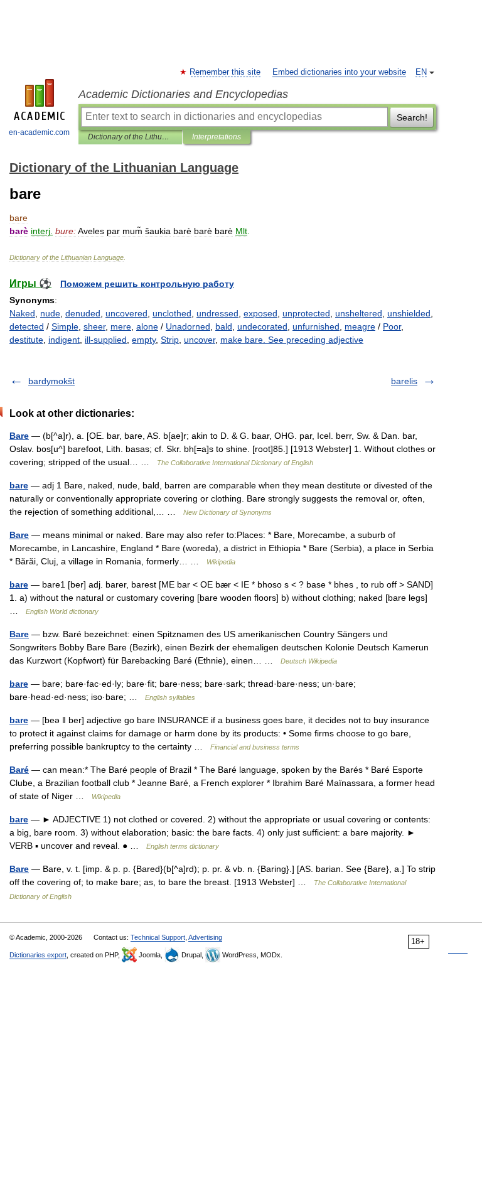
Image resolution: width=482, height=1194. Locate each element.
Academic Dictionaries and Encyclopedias (183, 94)
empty (144, 340)
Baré (19, 770)
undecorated (262, 326)
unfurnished (316, 326)
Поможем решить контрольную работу (147, 284)
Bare (19, 436)
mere (120, 326)
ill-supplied (106, 340)
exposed (260, 313)
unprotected (306, 313)
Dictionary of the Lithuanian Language (130, 136)
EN (421, 72)
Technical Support (158, 937)
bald (223, 326)
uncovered (126, 313)
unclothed (172, 313)
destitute (26, 340)
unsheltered (358, 313)
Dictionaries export (38, 955)
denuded (82, 313)
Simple (64, 326)
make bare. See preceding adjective (291, 340)
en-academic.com (39, 132)
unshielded (409, 313)
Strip (170, 340)
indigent (64, 340)
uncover (199, 340)
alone (147, 326)
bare (18, 485)
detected (26, 326)
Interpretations (216, 136)
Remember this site (225, 72)
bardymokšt (51, 381)
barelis (404, 381)
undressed (217, 313)
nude (50, 313)
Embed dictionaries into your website (339, 72)
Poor (392, 326)
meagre (360, 326)
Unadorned (188, 326)
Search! (412, 117)
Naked (22, 313)
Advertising (205, 937)
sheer (94, 326)
